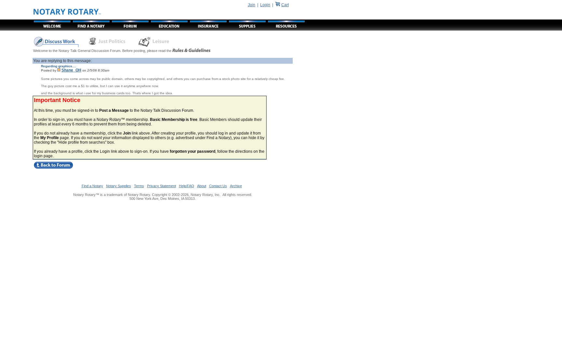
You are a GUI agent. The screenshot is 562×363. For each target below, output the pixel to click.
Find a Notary (92, 186)
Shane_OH (71, 70)
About (201, 186)
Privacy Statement (161, 186)
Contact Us (218, 186)
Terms (139, 186)
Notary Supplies (118, 186)
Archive (236, 186)
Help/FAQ (186, 186)
